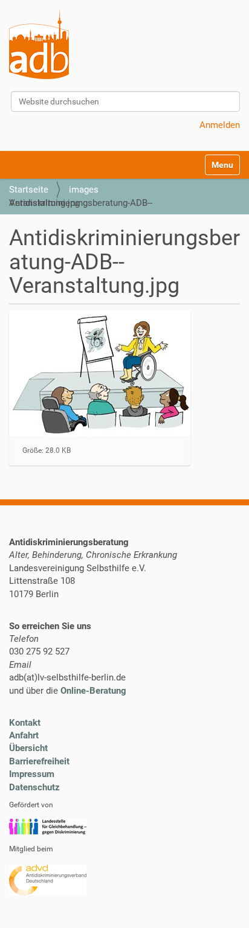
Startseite (28, 189)
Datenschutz (34, 787)
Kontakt (24, 722)
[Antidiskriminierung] (39, 44)
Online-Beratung (93, 690)
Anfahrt (24, 735)
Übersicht (28, 748)
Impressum (31, 774)
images (84, 189)
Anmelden (219, 125)
